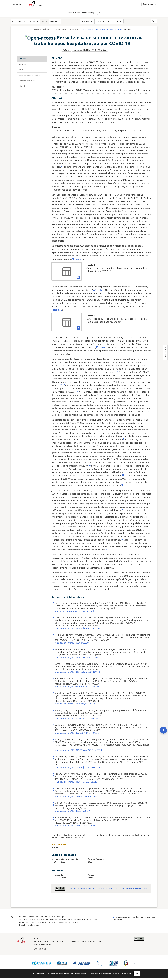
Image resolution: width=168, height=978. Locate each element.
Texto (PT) (101, 21)
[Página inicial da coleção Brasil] (21, 944)
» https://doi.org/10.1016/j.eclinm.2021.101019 (77, 672)
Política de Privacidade (122, 973)
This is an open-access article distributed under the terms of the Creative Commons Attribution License (107, 888)
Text (21, 70)
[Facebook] (43, 949)
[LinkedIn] (40, 949)
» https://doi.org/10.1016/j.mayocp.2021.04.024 (77, 703)
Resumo (85, 21)
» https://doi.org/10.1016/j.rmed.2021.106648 (77, 657)
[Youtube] (45, 949)
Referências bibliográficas (29, 75)
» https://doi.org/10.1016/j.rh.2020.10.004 (75, 825)
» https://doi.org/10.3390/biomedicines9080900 (78, 686)
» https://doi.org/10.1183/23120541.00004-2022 (77, 796)
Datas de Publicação (27, 81)
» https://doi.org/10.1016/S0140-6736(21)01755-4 (78, 750)
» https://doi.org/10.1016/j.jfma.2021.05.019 (76, 781)
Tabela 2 (58, 309)
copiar (128, 29)
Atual (44, 21)
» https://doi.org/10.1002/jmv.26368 (72, 642)
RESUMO (22, 59)
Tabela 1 (78, 258)
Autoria (66, 50)
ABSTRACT (22, 64)
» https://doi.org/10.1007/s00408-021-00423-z (77, 732)
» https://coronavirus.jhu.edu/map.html (74, 611)
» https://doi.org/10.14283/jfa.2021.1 (72, 811)
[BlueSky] (35, 949)
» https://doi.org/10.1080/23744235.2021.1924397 (79, 718)
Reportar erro (165, 352)
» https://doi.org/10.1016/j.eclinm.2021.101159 (77, 628)
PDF (116, 21)
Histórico (23, 86)
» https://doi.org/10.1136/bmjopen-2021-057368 (78, 767)
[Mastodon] (37, 949)
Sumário (21, 21)
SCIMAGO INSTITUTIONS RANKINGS (90, 50)
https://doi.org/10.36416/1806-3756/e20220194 (102, 29)
